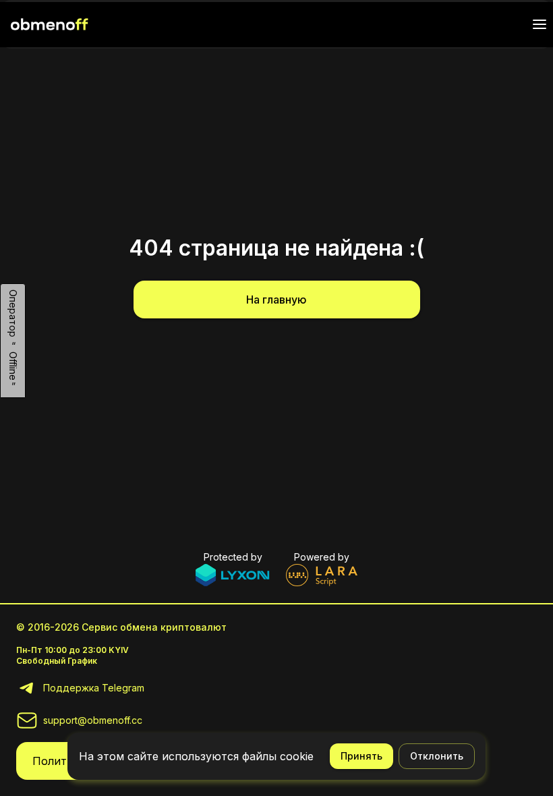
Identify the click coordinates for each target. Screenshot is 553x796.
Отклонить (436, 756)
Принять (361, 756)
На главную (276, 299)
